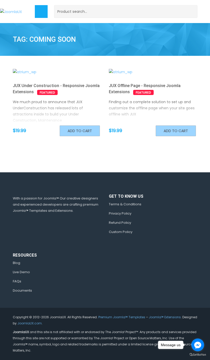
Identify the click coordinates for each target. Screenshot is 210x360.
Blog (16, 262)
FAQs (17, 281)
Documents (22, 290)
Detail (65, 71)
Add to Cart (80, 130)
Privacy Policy (120, 213)
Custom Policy (120, 231)
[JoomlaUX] (11, 11)
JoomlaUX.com (29, 323)
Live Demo (21, 272)
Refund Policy (120, 222)
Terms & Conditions (125, 204)
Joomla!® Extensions (165, 317)
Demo (49, 71)
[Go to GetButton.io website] (198, 354)
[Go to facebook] (197, 344)
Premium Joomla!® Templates (121, 317)
